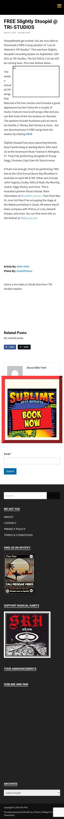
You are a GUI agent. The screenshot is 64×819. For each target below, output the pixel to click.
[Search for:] (32, 495)
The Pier (23, 807)
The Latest (26, 16)
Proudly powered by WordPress (18, 812)
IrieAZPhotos (24, 271)
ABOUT (8, 516)
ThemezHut (9, 815)
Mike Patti (25, 32)
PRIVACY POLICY (14, 528)
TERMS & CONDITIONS (18, 534)
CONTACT (10, 522)
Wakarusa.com (29, 218)
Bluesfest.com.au (31, 195)
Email (8, 453)
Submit (10, 471)
